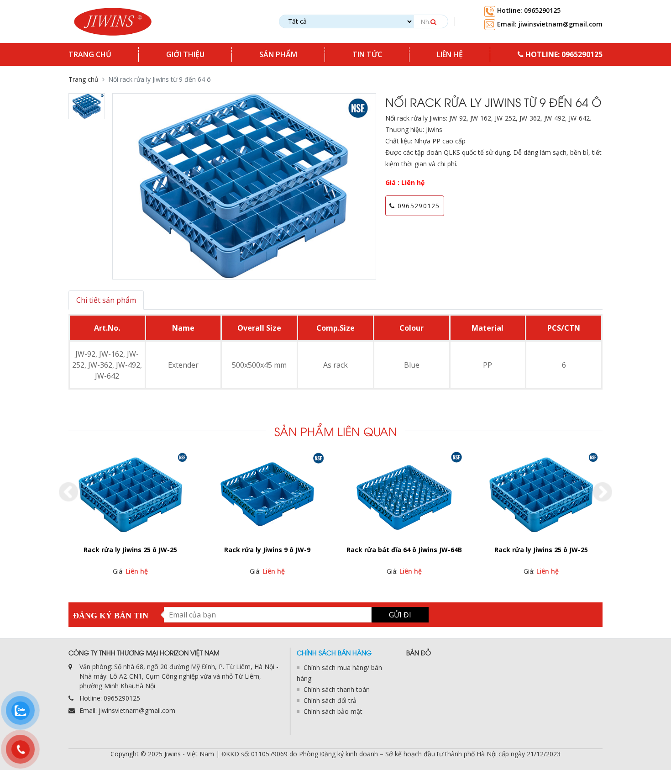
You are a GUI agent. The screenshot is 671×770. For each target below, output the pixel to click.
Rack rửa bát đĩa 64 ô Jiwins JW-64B (267, 549)
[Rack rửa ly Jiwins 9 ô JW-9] (130, 495)
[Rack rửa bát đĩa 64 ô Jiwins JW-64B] (267, 495)
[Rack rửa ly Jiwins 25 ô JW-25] (404, 495)
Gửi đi (400, 615)
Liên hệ (450, 54)
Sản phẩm (278, 54)
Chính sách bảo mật (333, 711)
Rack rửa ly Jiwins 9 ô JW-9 (130, 549)
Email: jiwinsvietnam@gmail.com (549, 24)
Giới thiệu (185, 54)
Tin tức (367, 54)
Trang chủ (89, 54)
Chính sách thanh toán (337, 689)
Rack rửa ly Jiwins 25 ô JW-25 (404, 549)
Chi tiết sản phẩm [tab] (106, 300)
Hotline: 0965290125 (528, 10)
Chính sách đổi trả (330, 700)
